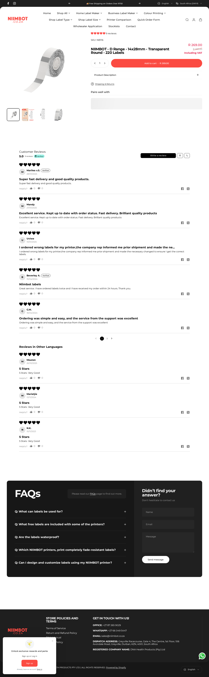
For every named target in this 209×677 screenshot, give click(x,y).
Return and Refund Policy (61, 633)
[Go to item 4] (58, 114)
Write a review (158, 155)
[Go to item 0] (13, 114)
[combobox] (165, 3)
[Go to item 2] (28, 114)
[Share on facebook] (182, 188)
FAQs (93, 493)
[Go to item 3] (43, 114)
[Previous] (69, 3)
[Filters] (180, 155)
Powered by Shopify (116, 667)
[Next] (139, 3)
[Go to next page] (112, 339)
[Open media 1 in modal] (44, 69)
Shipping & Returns (104, 84)
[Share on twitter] (188, 188)
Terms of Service (56, 628)
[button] (98, 33)
